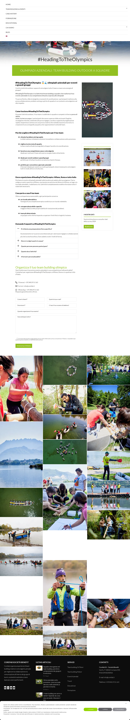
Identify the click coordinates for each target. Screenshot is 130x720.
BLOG (8, 32)
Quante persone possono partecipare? (34, 246)
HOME (8, 4)
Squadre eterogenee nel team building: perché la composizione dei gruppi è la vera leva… (52, 670)
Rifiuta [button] (106, 709)
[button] (47, 228)
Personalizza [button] (120, 709)
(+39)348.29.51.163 (112, 682)
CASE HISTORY (11, 14)
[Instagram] (8, 688)
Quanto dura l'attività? (29, 251)
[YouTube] (14, 688)
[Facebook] (5, 688)
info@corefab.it (109, 677)
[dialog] (65, 710)
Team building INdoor (74, 672)
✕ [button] (125, 703)
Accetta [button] (91, 709)
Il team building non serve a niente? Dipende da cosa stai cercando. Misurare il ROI (52, 697)
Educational (71, 686)
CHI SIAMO (10, 28)
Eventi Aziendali (72, 676)
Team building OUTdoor (75, 667)
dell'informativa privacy (37, 340)
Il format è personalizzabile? (31, 257)
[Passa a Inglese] (67, 36)
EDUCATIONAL (11, 23)
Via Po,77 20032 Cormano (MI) (109, 670)
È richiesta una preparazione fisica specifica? (36, 229)
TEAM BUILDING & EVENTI (15, 9)
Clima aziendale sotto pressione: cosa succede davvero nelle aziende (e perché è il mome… (51, 683)
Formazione (71, 690)
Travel (69, 681)
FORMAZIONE (11, 18)
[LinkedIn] (11, 688)
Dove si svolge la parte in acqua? (32, 241)
